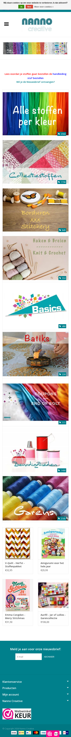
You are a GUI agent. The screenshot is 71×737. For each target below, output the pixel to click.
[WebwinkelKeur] (35, 713)
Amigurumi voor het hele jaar (52, 564)
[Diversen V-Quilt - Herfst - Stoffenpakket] (17, 543)
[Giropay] (65, 732)
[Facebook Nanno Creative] (29, 666)
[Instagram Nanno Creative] (41, 666)
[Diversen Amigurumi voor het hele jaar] (53, 543)
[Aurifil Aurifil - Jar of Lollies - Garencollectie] (53, 595)
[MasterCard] (35, 732)
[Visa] (43, 732)
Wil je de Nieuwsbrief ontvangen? (35, 81)
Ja (21, 7)
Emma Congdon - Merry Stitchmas (15, 616)
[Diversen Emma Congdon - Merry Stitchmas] (17, 595)
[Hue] (35, 48)
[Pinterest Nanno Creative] (35, 666)
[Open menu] (6, 24)
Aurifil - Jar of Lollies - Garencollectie (53, 616)
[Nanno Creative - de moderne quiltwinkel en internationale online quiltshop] (42, 24)
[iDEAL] (21, 732)
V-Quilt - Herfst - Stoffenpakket (15, 564)
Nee (29, 7)
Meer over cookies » (43, 7)
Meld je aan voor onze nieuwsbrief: (35, 649)
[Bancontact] (28, 732)
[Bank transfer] (13, 732)
